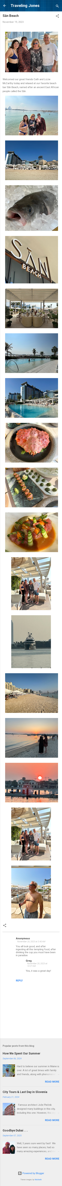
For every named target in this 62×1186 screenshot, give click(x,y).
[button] (57, 16)
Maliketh (38, 1180)
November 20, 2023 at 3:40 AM (31, 941)
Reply (19, 980)
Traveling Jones (25, 5)
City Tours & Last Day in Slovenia (25, 1092)
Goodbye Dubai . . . (15, 1130)
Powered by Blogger (33, 1173)
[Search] (57, 7)
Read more (52, 1081)
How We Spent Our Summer (21, 1053)
